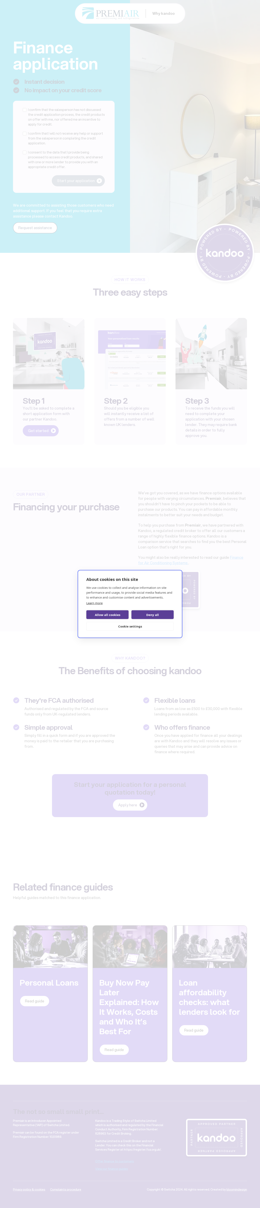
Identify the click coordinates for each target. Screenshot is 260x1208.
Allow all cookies (107, 615)
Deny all (152, 615)
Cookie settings (130, 626)
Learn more (94, 603)
